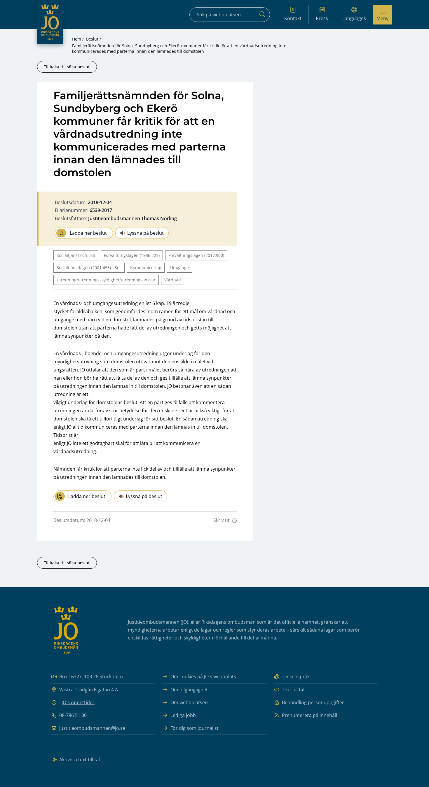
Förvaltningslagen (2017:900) (196, 255)
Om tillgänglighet (189, 689)
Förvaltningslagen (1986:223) (132, 255)
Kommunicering (145, 267)
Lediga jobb (183, 715)
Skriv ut (221, 520)
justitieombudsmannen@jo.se (92, 728)
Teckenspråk (296, 676)
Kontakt (292, 18)
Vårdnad (172, 280)
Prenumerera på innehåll (309, 715)
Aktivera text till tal (79, 759)
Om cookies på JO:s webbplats (203, 676)
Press (322, 18)
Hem (76, 39)
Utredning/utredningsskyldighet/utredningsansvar (106, 280)
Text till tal (293, 689)
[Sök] (262, 14)
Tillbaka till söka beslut (67, 66)
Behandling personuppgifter (313, 702)
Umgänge (179, 267)
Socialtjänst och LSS (76, 255)
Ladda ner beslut (88, 233)
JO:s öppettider (78, 702)
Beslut (92, 39)
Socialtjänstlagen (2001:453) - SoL (89, 267)
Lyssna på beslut (145, 233)
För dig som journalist (194, 728)
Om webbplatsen (189, 702)
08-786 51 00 (73, 715)
